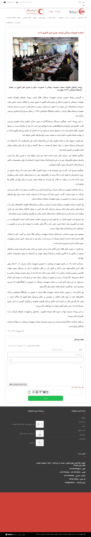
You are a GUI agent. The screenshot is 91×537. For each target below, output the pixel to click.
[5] (62, 350)
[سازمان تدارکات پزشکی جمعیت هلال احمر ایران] (77, 11)
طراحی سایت (21, 535)
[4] (59, 350)
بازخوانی (29, 391)
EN (83, 2)
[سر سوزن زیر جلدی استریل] (40, 433)
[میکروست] (40, 442)
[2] (55, 350)
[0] (9, 346)
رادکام (15, 535)
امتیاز (80, 349)
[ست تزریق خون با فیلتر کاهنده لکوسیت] (40, 424)
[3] (57, 350)
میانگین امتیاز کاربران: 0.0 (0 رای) (29, 345)
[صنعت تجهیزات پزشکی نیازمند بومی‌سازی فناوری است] (45, 59)
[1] (53, 350)
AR (83, 5)
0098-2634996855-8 (25, 2)
